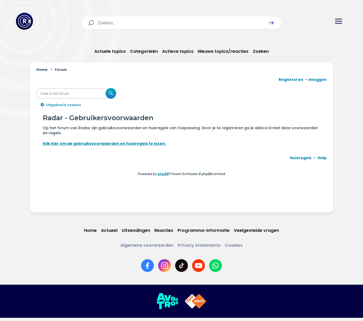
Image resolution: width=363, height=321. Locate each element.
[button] (271, 23)
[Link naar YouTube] (198, 265)
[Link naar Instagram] (164, 265)
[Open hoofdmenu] (338, 21)
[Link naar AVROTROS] (167, 301)
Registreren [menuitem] (291, 79)
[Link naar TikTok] (181, 265)
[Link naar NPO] (195, 301)
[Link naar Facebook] (147, 265)
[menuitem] (300, 157)
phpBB (163, 174)
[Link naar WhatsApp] (215, 265)
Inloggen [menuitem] (318, 79)
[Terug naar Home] (24, 21)
